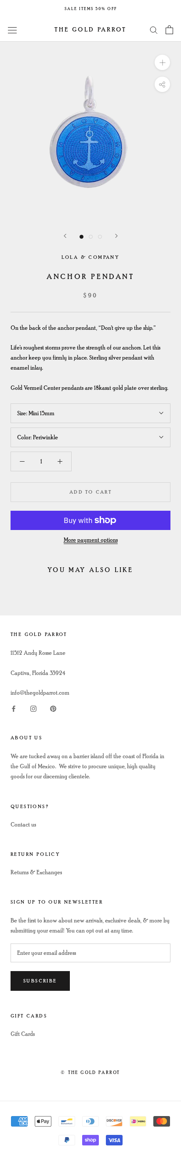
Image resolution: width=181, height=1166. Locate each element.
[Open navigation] (12, 29)
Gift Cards (23, 1034)
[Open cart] (169, 29)
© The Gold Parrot (90, 1072)
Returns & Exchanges (36, 872)
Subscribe (40, 981)
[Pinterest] (53, 708)
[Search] (154, 29)
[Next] (116, 236)
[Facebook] (14, 708)
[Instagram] (33, 708)
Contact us (23, 824)
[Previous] (65, 236)
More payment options (91, 540)
